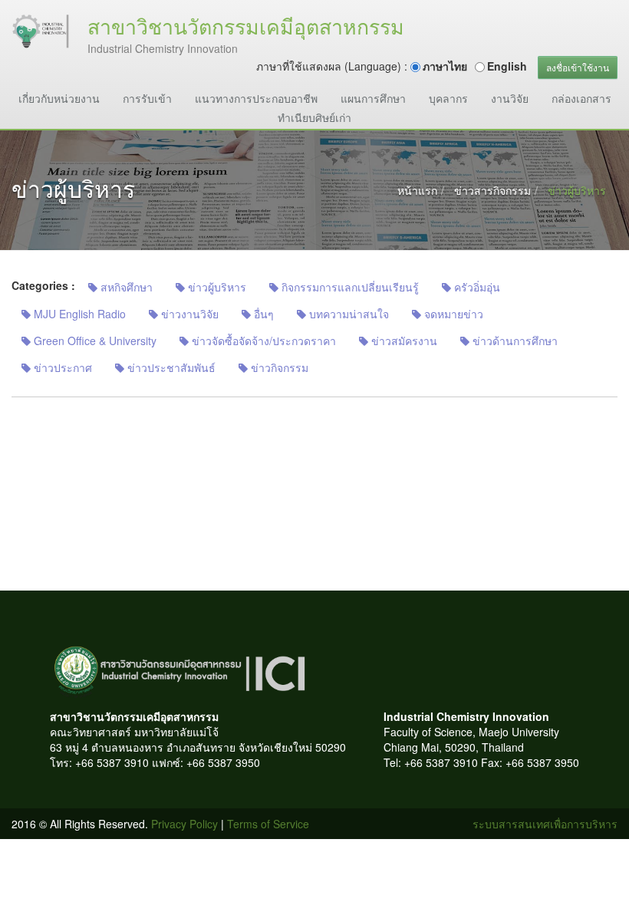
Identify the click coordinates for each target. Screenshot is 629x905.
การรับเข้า (147, 98)
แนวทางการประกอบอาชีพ (256, 98)
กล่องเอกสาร (581, 98)
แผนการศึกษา (373, 98)
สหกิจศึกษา (125, 287)
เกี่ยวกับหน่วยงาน (59, 98)
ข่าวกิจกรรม (278, 367)
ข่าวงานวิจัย (188, 313)
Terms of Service (268, 823)
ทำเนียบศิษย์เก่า (314, 117)
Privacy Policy (184, 823)
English (507, 66)
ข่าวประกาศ (61, 367)
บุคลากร (448, 98)
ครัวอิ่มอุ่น (475, 287)
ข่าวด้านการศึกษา (513, 340)
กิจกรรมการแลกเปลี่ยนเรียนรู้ (348, 287)
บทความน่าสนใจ (347, 313)
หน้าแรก (417, 190)
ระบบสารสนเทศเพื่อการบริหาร (545, 823)
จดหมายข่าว (452, 313)
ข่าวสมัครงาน (402, 340)
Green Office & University (93, 340)
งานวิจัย (510, 98)
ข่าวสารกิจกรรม (492, 190)
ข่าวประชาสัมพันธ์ (170, 367)
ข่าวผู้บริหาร (215, 287)
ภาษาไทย (445, 66)
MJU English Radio (78, 313)
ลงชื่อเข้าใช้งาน (577, 67)
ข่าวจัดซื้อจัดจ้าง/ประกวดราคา (262, 340)
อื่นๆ (262, 313)
